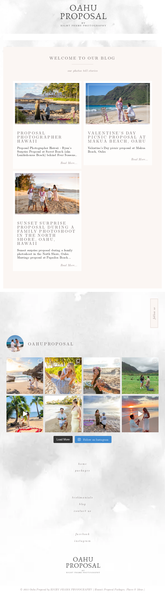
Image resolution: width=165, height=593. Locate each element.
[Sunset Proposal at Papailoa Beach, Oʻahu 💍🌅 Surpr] (101, 375)
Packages (82, 470)
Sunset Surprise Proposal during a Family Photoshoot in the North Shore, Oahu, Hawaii (46, 233)
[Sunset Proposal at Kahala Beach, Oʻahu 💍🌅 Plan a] (63, 414)
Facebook (82, 534)
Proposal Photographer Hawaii (40, 137)
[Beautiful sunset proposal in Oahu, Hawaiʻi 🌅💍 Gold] (140, 414)
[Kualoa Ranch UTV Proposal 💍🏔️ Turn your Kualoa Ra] (140, 375)
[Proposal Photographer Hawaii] (47, 103)
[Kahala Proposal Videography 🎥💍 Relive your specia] (24, 414)
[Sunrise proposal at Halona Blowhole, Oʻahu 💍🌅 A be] (24, 375)
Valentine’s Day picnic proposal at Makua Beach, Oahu (117, 137)
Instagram (82, 541)
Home (82, 464)
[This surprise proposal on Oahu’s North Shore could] (101, 414)
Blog (82, 504)
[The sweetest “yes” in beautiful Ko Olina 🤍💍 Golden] (63, 375)
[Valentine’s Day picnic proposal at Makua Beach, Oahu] (118, 103)
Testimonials (82, 497)
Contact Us (82, 511)
